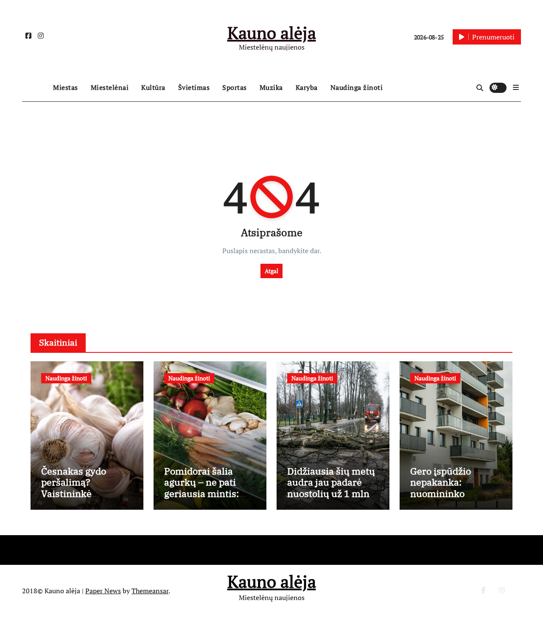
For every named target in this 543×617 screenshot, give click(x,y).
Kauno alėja (271, 32)
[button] (516, 87)
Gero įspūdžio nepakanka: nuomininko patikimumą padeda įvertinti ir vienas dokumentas (454, 499)
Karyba (307, 87)
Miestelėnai (110, 87)
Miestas (65, 87)
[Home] (35, 88)
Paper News (103, 590)
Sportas (234, 87)
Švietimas (194, 87)
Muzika (271, 87)
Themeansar (150, 590)
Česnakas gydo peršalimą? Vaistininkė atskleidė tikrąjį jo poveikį (81, 493)
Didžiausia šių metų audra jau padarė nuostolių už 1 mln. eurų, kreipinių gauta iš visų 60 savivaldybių (331, 499)
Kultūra (153, 87)
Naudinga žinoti (356, 87)
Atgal (271, 271)
